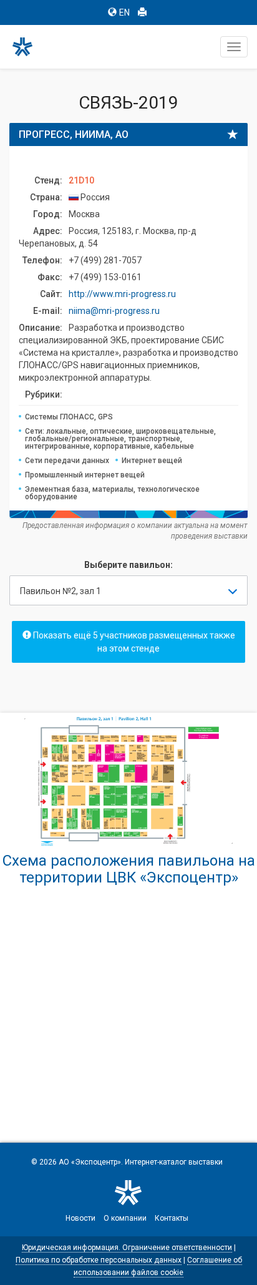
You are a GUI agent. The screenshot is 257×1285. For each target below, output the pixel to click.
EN (124, 12)
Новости (80, 1218)
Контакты (171, 1218)
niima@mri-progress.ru (114, 311)
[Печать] (142, 12)
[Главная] (28, 46)
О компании (125, 1218)
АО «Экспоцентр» (90, 1162)
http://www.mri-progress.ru (122, 294)
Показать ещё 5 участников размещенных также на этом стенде (133, 641)
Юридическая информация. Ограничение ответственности (127, 1247)
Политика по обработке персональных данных (99, 1260)
